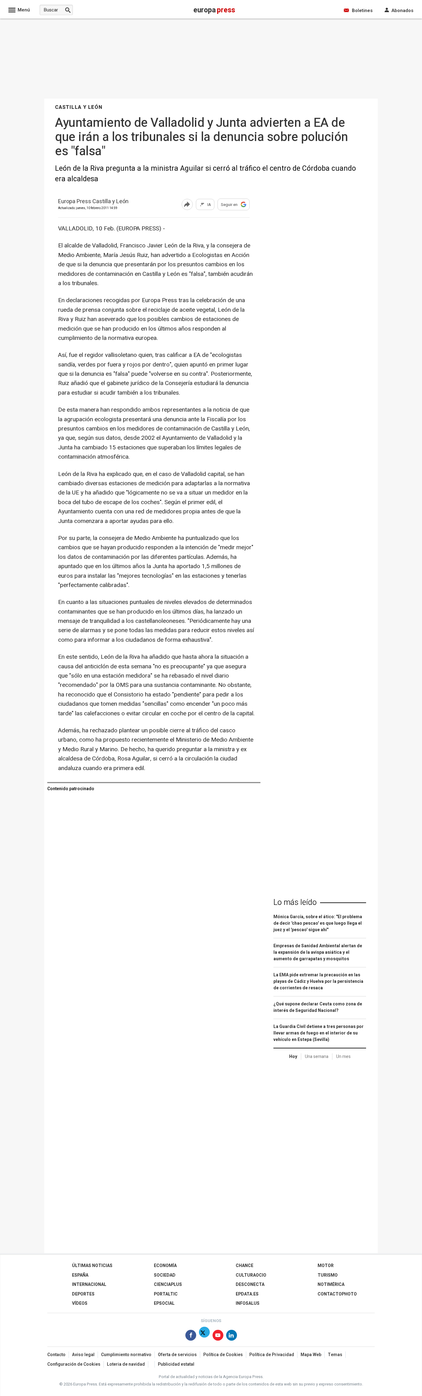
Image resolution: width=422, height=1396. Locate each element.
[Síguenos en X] (204, 1336)
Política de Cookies (223, 1354)
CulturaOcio (251, 1275)
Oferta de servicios (177, 1354)
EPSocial (164, 1303)
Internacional (89, 1284)
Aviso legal (83, 1354)
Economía (165, 1265)
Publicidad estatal (176, 1364)
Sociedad (164, 1275)
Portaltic (166, 1294)
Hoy (293, 1056)
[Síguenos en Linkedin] (231, 1336)
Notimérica (331, 1284)
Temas (335, 1354)
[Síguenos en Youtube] (218, 1336)
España (80, 1275)
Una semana (316, 1056)
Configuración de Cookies (73, 1364)
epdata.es (247, 1294)
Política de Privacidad (271, 1354)
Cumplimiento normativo (126, 1354)
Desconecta (250, 1284)
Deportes (83, 1294)
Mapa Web (311, 1354)
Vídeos (79, 1303)
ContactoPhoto (337, 1294)
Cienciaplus (168, 1284)
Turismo (328, 1275)
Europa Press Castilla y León (93, 202)
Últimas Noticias (92, 1265)
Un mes (343, 1056)
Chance (244, 1265)
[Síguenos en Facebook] (190, 1336)
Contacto (56, 1354)
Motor (326, 1265)
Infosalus (248, 1303)
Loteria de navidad (126, 1364)
